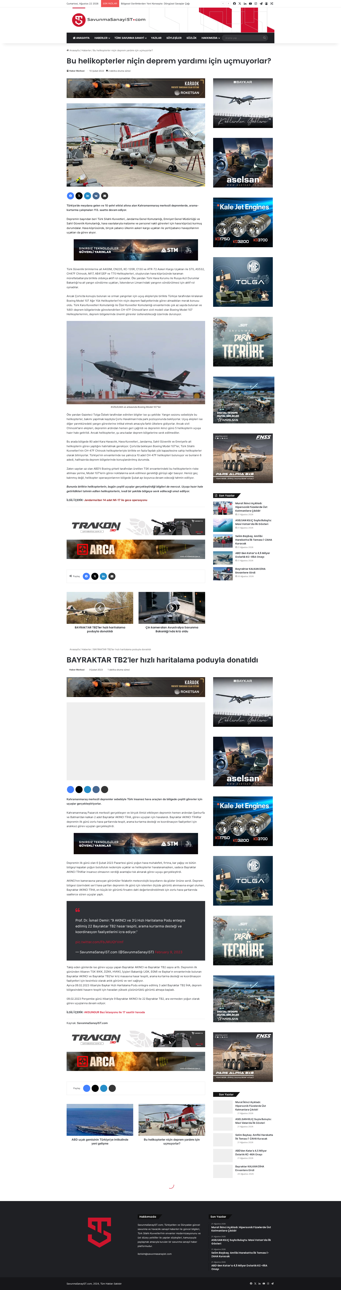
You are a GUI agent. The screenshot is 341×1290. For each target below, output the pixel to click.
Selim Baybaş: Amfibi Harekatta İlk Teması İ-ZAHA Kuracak (253, 539)
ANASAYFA (83, 37)
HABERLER (100, 37)
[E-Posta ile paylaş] (104, 195)
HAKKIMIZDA (209, 37)
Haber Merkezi (77, 70)
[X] (79, 195)
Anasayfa (74, 50)
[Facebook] (70, 195)
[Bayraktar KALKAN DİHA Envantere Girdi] (223, 573)
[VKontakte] (96, 195)
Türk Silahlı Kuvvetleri (111, 219)
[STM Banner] (136, 252)
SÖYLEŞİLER (174, 37)
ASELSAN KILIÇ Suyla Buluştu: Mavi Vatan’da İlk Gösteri (253, 522)
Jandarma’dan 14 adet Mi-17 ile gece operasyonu (115, 500)
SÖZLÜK (191, 37)
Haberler (86, 50)
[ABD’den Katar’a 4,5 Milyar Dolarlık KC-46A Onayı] (223, 558)
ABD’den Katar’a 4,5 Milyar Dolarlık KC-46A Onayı (252, 555)
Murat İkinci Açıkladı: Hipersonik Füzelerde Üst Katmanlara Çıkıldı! (251, 507)
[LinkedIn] (87, 195)
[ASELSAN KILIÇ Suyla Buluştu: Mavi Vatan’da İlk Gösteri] (223, 525)
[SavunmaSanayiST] (170, 20)
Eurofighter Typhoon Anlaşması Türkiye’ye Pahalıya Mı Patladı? (155, 3)
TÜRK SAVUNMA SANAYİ (129, 37)
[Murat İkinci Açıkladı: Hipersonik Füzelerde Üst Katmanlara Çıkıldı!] (223, 508)
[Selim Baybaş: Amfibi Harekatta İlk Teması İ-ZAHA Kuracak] (223, 541)
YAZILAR (156, 37)
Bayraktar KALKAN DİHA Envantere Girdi (250, 570)
